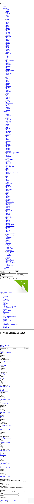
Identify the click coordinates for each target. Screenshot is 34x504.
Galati (7, 180)
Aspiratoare (6, 300)
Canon (8, 29)
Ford (7, 46)
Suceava (8, 244)
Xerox (7, 107)
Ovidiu (8, 211)
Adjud (7, 112)
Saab (7, 90)
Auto (4, 302)
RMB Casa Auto (4, 391)
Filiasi (7, 176)
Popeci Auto (3, 455)
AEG (7, 11)
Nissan (8, 76)
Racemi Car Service (5, 429)
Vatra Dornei (9, 265)
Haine (4, 314)
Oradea (8, 207)
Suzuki (8, 98)
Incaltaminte (6, 317)
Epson (7, 40)
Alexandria (9, 120)
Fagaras (8, 173)
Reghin (8, 227)
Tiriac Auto (3, 365)
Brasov (8, 144)
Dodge (8, 38)
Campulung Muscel (11, 153)
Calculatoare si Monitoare (9, 306)
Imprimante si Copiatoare (9, 316)
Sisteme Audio (6, 323)
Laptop (5, 319)
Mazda (8, 69)
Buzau (8, 148)
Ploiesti (8, 220)
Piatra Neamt (9, 217)
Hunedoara (9, 189)
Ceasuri (5, 309)
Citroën (8, 33)
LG (7, 67)
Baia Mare (9, 131)
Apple (7, 15)
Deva (7, 169)
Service (5, 8)
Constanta (8, 162)
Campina (8, 151)
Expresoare (6, 312)
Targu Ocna (9, 250)
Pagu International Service (6, 467)
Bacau (7, 129)
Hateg (7, 187)
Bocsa (7, 139)
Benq (7, 25)
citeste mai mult (5, 345)
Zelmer (8, 110)
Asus (7, 19)
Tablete (5, 326)
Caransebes (9, 156)
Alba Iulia (8, 115)
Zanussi (8, 108)
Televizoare (6, 327)
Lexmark (8, 66)
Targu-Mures (9, 252)
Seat (7, 93)
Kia (7, 59)
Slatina (8, 241)
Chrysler (8, 32)
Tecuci (8, 254)
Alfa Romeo (9, 13)
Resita (7, 228)
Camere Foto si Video (8, 307)
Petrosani (8, 216)
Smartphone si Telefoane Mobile (11, 324)
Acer (7, 9)
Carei (7, 158)
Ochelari (5, 321)
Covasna (8, 163)
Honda (8, 50)
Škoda (8, 95)
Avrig (7, 127)
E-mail (2, 495)
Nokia (7, 77)
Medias (8, 200)
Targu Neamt (9, 248)
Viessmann (9, 101)
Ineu (7, 193)
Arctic (7, 16)
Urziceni (8, 261)
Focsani (8, 178)
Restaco (2, 416)
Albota (8, 117)
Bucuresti (8, 145)
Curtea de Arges (10, 166)
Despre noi (7, 500)
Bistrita (8, 137)
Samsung (8, 91)
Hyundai (8, 53)
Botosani (8, 141)
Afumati (8, 114)
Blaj (7, 138)
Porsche (8, 86)
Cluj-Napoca (9, 159)
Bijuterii (5, 305)
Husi (7, 190)
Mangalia (8, 199)
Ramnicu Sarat (10, 224)
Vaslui (7, 264)
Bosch (7, 28)
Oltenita (8, 204)
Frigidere (5, 313)
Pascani (8, 214)
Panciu (8, 213)
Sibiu (7, 234)
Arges (7, 125)
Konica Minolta (10, 60)
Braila (7, 142)
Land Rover (9, 64)
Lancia (8, 63)
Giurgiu (8, 185)
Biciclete (5, 303)
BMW (8, 26)
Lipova (8, 195)
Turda (7, 258)
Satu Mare (8, 231)
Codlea (8, 161)
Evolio (8, 42)
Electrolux (8, 39)
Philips (8, 83)
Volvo (8, 104)
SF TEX (2, 378)
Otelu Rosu (9, 210)
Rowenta (8, 88)
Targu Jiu (8, 247)
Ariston (8, 18)
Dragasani (8, 170)
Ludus (7, 196)
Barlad (8, 132)
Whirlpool (8, 105)
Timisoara (8, 255)
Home (4, 6)
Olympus (8, 79)
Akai (7, 12)
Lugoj (7, 197)
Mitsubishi (9, 73)
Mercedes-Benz (10, 70)
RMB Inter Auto (4, 403)
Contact (5, 268)
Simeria (8, 238)
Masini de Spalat (7, 320)
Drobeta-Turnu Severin (12, 172)
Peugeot (8, 81)
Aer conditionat (7, 297)
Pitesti (7, 219)
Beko (7, 23)
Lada (7, 62)
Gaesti (7, 179)
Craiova (8, 165)
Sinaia (7, 240)
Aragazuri (5, 299)
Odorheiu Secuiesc (11, 203)
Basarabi (8, 134)
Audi (7, 21)
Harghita (8, 186)
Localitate (5, 111)
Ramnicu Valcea (10, 226)
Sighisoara (9, 237)
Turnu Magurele (10, 260)
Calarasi (8, 149)
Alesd (7, 118)
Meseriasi (5, 296)
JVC (7, 57)
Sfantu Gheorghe (10, 233)
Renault (8, 87)
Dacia (8, 35)
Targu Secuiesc (10, 251)
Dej (7, 168)
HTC (7, 52)
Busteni (8, 146)
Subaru (8, 97)
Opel (7, 80)
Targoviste (9, 245)
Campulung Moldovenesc (12, 152)
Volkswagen (9, 103)
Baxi (7, 22)
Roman (8, 230)
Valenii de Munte (10, 262)
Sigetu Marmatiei (10, 236)
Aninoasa (8, 121)
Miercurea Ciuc (10, 202)
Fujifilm (8, 47)
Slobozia (8, 243)
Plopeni (8, 221)
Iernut (7, 192)
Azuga (8, 128)
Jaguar (8, 54)
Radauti (8, 223)
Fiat (7, 45)
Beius (7, 135)
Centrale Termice (7, 310)
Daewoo (8, 36)
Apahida (8, 122)
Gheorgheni (9, 183)
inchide (2, 346)
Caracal (8, 155)
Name (1, 493)
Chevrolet (9, 30)
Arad (7, 124)
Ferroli (8, 43)
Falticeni (8, 175)
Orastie (8, 209)
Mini (7, 71)
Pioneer (8, 84)
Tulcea (8, 257)
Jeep (7, 56)
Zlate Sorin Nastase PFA (6, 352)
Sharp (7, 94)
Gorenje (8, 49)
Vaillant (8, 100)
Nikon (7, 74)
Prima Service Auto (5, 442)
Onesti (8, 206)
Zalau (7, 267)
